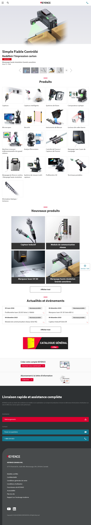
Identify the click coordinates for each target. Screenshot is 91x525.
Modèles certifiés (12, 474)
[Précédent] (21, 70)
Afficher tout (45, 289)
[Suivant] (70, 70)
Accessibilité (11, 491)
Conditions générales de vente (17, 481)
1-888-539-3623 (9, 439)
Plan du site (11, 494)
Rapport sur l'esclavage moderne (18, 497)
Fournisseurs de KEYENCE (15, 487)
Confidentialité (12, 477)
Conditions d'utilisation (14, 484)
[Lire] (66, 70)
